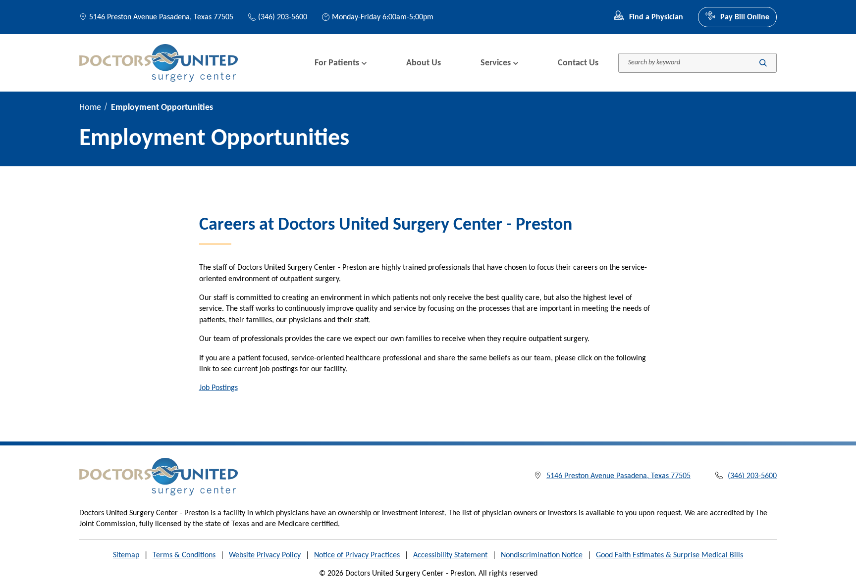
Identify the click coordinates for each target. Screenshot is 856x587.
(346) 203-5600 (282, 17)
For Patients (337, 63)
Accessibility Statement (450, 555)
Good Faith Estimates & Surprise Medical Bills (669, 555)
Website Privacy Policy (265, 555)
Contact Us (578, 63)
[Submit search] (763, 63)
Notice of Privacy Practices (357, 555)
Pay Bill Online (744, 17)
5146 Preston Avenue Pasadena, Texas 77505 (161, 17)
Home (90, 107)
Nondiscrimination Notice (542, 555)
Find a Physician (656, 17)
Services (496, 63)
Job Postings (218, 388)
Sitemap (126, 555)
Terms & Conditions (184, 555)
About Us (423, 63)
